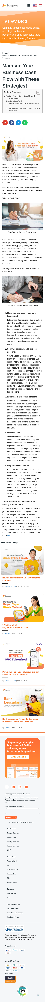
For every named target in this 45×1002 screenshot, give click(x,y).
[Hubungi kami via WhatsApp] (40, 997)
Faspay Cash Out (13, 846)
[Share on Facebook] (11, 122)
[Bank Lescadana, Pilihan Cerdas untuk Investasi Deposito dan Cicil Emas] (22, 709)
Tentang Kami (12, 861)
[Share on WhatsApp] (25, 122)
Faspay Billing (12, 837)
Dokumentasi (11, 893)
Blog (8, 878)
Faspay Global (12, 882)
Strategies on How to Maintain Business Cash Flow (24, 105)
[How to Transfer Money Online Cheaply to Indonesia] (22, 568)
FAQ (8, 897)
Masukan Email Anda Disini (15, 806)
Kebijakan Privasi (13, 917)
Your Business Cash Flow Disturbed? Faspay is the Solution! (24, 110)
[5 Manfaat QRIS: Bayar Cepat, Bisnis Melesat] (22, 615)
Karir (8, 865)
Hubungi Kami (12, 874)
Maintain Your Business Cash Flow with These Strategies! (20, 97)
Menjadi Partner (12, 870)
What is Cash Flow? (15, 101)
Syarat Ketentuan (13, 908)
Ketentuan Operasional (15, 913)
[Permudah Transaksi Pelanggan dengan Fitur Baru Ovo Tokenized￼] (22, 662)
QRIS (9, 850)
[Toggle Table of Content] (37, 93)
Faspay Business (13, 833)
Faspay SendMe (13, 842)
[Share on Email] (5, 122)
